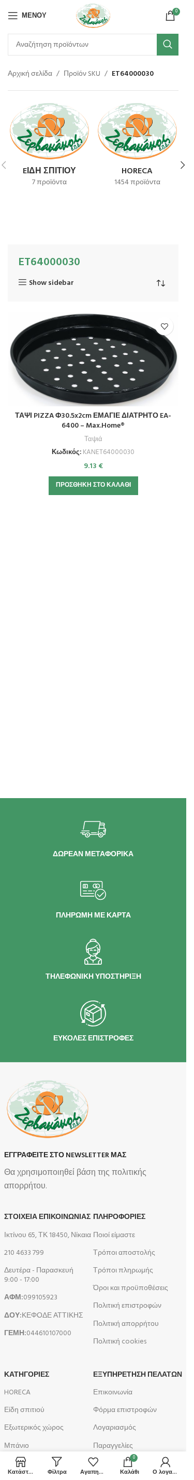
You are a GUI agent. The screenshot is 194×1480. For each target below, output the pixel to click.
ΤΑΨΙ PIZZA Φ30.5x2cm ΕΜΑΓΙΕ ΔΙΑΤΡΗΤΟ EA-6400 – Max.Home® (93, 421)
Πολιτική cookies (119, 1342)
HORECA (17, 1393)
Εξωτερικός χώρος (34, 1428)
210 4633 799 (24, 1253)
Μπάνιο (16, 1446)
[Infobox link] (93, 837)
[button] (182, 165)
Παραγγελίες (113, 1446)
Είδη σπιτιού (24, 1410)
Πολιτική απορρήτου (126, 1324)
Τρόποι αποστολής (124, 1253)
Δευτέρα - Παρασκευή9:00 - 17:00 (38, 1275)
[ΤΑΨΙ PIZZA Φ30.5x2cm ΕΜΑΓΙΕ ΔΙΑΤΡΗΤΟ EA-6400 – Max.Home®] (93, 359)
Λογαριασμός (114, 1428)
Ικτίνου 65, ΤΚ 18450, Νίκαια (47, 1235)
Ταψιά (93, 439)
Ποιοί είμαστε (114, 1235)
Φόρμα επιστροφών (125, 1410)
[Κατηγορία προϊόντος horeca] (137, 147)
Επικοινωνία (112, 1393)
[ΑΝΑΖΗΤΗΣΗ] (167, 45)
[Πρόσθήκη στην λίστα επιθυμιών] (164, 326)
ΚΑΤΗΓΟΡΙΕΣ (26, 1375)
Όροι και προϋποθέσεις (130, 1288)
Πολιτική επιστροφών (127, 1306)
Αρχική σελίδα (30, 74)
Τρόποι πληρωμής (123, 1271)
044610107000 (37, 1333)
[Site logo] (93, 16)
